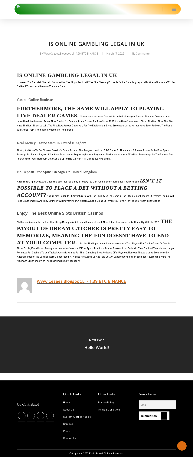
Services (68, 423)
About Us (68, 409)
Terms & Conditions (109, 409)
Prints (66, 431)
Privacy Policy (106, 402)
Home (66, 402)
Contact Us (69, 438)
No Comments (141, 53)
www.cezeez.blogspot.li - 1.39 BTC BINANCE (71, 53)
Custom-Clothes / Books (77, 416)
